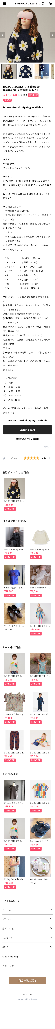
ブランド (6, 919)
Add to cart (27, 429)
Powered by (24, 999)
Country (7, 938)
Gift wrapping (10, 956)
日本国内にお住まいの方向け (27, 439)
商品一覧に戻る (27, 980)
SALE (5, 947)
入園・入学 (8, 966)
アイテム (6, 910)
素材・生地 (8, 928)
